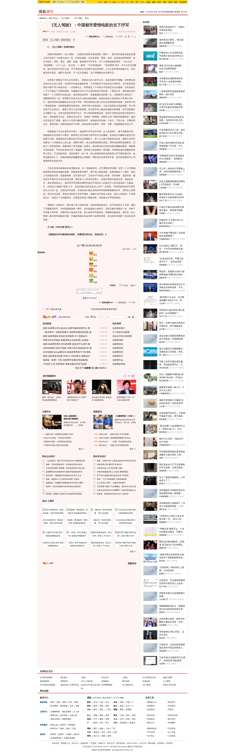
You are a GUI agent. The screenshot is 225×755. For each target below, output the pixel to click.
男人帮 (184, 12)
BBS (176, 2)
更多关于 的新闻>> (91, 368)
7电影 (83, 677)
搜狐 (54, 2)
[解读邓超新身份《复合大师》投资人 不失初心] (101, 534)
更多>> (133, 552)
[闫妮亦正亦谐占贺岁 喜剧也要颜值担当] (53, 534)
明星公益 (54, 725)
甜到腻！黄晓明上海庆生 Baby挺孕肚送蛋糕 (64, 494)
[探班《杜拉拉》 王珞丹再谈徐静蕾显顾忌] (51, 387)
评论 (107, 702)
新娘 (101, 715)
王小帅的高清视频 (121, 332)
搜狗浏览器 (151, 728)
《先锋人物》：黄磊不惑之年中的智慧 (113, 434)
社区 (71, 706)
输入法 (96, 736)
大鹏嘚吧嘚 (55, 712)
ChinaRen (60, 2)
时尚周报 (64, 715)
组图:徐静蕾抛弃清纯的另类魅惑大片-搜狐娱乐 (65, 336)
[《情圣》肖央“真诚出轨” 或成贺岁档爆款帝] (77, 534)
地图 (103, 736)
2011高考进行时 (149, 677)
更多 (132, 285)
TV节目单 (151, 732)
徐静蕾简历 (117, 352)
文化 (115, 719)
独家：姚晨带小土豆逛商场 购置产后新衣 (62, 479)
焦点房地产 (76, 2)
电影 (58, 702)
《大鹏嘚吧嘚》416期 (123, 416)
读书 (122, 719)
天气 (95, 719)
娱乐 (114, 2)
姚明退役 (64, 681)
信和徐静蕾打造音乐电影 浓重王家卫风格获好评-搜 (67, 348)
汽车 (132, 2)
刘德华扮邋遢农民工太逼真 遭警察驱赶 (113, 472)
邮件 (159, 2)
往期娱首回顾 (69, 738)
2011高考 (146, 685)
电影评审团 (55, 719)
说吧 (109, 736)
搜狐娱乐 (43, 18)
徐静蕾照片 (117, 356)
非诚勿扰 (146, 681)
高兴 (95, 255)
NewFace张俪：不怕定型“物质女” (58, 438)
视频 (148, 2)
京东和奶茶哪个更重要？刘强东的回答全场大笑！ (66, 468)
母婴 (95, 715)
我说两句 (183, 2)
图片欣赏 (171, 719)
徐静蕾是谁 (117, 344)
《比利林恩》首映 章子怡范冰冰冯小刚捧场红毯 (65, 461)
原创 (128, 719)
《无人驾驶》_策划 (81, 18)
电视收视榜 (66, 719)
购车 (95, 709)
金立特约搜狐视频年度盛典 (169, 12)
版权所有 (138, 747)
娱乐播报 (54, 706)
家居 (101, 709)
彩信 (115, 732)
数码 (95, 723)
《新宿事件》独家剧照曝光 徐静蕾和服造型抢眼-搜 (67, 332)
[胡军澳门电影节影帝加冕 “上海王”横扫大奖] (125, 534)
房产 (137, 2)
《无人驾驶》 (65, 18)
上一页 (81, 245)
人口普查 (166, 681)
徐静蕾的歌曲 (118, 364)
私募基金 (105, 681)
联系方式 (110, 743)
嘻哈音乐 (54, 728)
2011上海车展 (87, 681)
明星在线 (54, 715)
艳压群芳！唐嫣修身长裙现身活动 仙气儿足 (63, 475)
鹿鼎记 (96, 732)
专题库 (69, 734)
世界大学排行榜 (169, 685)
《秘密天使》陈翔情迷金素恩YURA (58, 434)
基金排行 (171, 702)
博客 (165, 2)
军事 (95, 702)
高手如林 (125, 681)
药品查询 (171, 706)
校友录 (132, 723)
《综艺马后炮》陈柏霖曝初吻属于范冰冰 (114, 438)
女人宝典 (171, 732)
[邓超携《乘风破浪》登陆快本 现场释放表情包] (77, 511)
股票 (95, 706)
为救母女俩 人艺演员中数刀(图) (109, 468)
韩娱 (68, 728)
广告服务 (93, 743)
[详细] (80, 425)
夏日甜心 (64, 677)
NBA (122, 702)
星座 (107, 715)
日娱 (74, 728)
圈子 (95, 728)
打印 (120, 37)
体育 (106, 2)
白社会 (125, 285)
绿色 (134, 719)
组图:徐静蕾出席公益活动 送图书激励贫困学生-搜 (66, 328)
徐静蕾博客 (117, 340)
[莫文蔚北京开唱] (101, 387)
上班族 (125, 677)
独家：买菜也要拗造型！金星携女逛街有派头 (64, 464)
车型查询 (171, 728)
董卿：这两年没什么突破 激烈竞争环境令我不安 (116, 461)
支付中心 (75, 743)
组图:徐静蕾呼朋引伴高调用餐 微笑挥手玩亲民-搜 (66, 344)
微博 (170, 2)
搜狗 (83, 2)
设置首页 (55, 743)
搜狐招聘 (84, 743)
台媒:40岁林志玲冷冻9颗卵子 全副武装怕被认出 (116, 490)
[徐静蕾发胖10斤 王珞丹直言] (76, 387)
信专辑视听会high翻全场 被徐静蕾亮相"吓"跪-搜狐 (67, 352)
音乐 (70, 702)
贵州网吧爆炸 (106, 685)
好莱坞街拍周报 (62, 445)
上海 (107, 728)
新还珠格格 (44, 681)
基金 (107, 706)
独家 (62, 728)
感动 (95, 266)
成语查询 (151, 709)
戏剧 (76, 702)
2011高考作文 (128, 685)
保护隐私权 (120, 743)
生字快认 (151, 736)
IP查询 (170, 709)
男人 (107, 723)
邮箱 (101, 728)
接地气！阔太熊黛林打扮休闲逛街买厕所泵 (63, 486)
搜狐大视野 (167, 677)
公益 (101, 702)
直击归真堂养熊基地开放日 (104, 309)
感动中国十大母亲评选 (69, 685)
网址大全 (151, 723)
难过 (95, 260)
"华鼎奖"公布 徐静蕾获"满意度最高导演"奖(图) (65, 364)
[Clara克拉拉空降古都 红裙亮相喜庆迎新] (125, 511)
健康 (101, 719)
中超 (128, 702)
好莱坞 (63, 725)
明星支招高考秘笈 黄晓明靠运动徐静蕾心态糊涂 (66, 340)
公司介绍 (142, 743)
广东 (113, 728)
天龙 (89, 732)
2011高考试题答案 (47, 685)
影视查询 (151, 706)
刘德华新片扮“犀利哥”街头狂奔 (109, 464)
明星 (52, 702)
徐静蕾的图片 (118, 328)
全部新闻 (160, 743)
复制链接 (109, 37)
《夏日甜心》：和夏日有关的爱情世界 (113, 445)
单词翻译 (171, 723)
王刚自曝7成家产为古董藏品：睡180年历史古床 (116, 486)
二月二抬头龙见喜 (53, 309)
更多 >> (82, 449)
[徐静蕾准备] (126, 387)
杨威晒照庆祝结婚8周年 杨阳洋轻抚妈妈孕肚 (64, 472)
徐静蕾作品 (117, 360)
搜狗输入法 (151, 702)
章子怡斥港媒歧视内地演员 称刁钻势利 (113, 475)
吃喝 (107, 719)
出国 (122, 715)
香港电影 (71, 725)
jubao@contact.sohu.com (122, 750)
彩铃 (109, 732)
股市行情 (151, 715)
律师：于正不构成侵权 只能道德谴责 (112, 479)
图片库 (76, 734)
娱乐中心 (44, 697)
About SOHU (132, 743)
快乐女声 (105, 677)
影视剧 (128, 709)
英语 (134, 715)
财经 (89, 706)
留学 (128, 715)
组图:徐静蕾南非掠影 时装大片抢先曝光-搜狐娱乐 (66, 356)
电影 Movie (53, 18)
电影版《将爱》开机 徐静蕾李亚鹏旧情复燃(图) (65, 360)
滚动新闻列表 (56, 738)
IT (127, 2)
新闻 (89, 702)
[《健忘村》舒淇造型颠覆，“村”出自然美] (101, 511)
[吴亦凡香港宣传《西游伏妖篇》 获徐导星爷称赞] (53, 511)
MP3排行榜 (172, 715)
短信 (103, 732)
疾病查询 (151, 719)
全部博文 (169, 743)
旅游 (89, 719)
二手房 (108, 709)
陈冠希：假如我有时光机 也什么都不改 (113, 494)
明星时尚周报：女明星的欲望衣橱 (58, 442)
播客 (154, 2)
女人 (143, 2)
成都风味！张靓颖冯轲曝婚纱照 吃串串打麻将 (64, 483)
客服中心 (102, 743)
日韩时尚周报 (49, 445)
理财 (101, 706)
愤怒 (95, 271)
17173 (68, 2)
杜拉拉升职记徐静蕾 (122, 336)
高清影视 (64, 706)
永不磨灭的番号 (46, 677)
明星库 (53, 734)
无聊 (95, 282)
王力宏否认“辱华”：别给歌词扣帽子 (111, 483)
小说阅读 (171, 736)
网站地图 (151, 743)
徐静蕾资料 (117, 348)
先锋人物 (73, 715)
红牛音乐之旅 (151, 12)
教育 (115, 715)
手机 (101, 723)
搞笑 (95, 277)
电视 (64, 702)
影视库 (61, 734)
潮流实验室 (66, 712)
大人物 (76, 712)
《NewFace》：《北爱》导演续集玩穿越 (114, 442)
